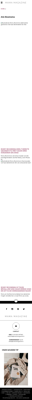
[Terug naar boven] (16, 301)
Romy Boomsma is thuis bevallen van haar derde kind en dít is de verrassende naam (16, 289)
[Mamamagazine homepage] (16, 4)
